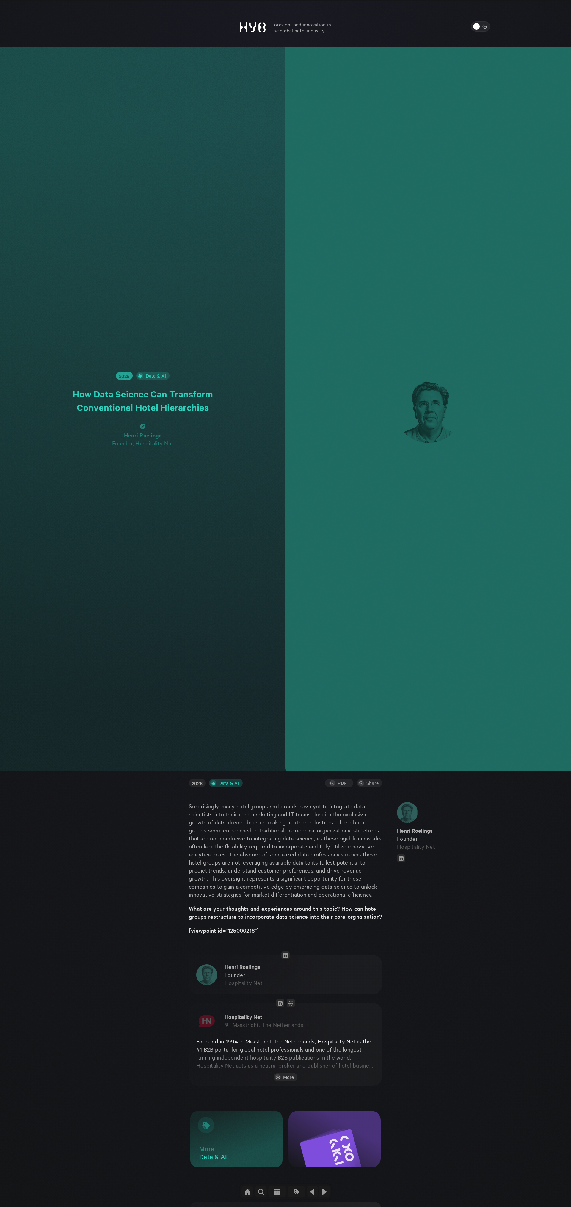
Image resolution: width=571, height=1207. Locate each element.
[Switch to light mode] (480, 26)
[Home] (247, 1191)
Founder (235, 974)
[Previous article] (312, 1191)
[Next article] (324, 1191)
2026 (124, 376)
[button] (261, 1191)
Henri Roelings (143, 435)
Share (372, 782)
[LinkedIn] (401, 858)
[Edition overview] (277, 1191)
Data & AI (229, 782)
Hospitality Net (416, 846)
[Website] (291, 1003)
